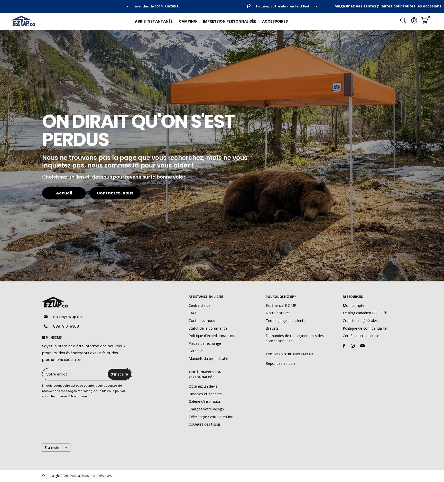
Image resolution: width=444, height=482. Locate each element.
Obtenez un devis (203, 386)
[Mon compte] (414, 21)
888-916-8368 (66, 326)
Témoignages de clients (285, 320)
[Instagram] (353, 346)
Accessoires (275, 21)
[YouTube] (362, 346)
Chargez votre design (206, 409)
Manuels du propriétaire (208, 358)
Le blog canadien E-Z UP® (365, 312)
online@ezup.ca (67, 316)
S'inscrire (119, 374)
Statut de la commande (208, 328)
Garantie (196, 350)
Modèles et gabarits (205, 393)
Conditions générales (360, 320)
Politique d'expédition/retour (212, 335)
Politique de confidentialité (365, 328)
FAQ (192, 312)
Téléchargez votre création (211, 416)
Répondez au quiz (280, 363)
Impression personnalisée (229, 21)
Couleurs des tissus (205, 424)
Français (52, 448)
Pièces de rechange (205, 343)
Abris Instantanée (154, 21)
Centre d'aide (199, 305)
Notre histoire (277, 312)
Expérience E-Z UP (281, 305)
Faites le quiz (264, 6)
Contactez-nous (115, 193)
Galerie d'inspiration (205, 401)
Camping (188, 21)
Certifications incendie (361, 335)
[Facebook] (344, 346)
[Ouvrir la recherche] (403, 21)
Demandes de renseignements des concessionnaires (295, 338)
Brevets (272, 328)
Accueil (64, 193)
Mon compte (353, 305)
